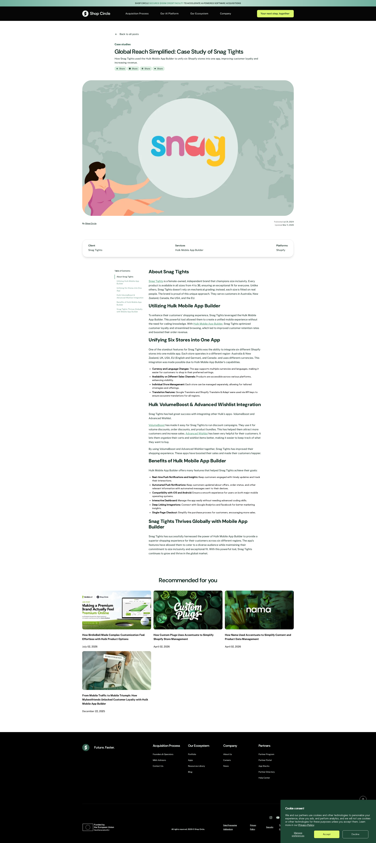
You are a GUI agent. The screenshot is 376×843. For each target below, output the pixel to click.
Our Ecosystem (199, 13)
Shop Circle (90, 223)
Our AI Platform (169, 13)
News (226, 766)
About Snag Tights (125, 277)
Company (225, 13)
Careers (227, 760)
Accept (326, 834)
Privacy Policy (306, 825)
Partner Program (266, 754)
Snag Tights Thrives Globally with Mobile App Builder (129, 310)
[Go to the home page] (96, 13)
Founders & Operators (163, 754)
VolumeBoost (157, 425)
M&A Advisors (159, 760)
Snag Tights (156, 281)
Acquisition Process (137, 13)
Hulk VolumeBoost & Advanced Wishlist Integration (130, 296)
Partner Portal (265, 760)
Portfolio (192, 754)
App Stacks (263, 766)
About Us (227, 754)
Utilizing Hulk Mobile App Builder (128, 282)
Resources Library (196, 766)
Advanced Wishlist (197, 433)
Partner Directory (266, 772)
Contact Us (158, 766)
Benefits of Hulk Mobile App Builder (129, 303)
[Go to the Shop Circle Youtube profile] (278, 817)
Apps (190, 760)
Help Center (264, 778)
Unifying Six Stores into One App (129, 289)
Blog (190, 772)
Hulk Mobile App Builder (208, 323)
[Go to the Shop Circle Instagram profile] (271, 817)
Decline (355, 834)
